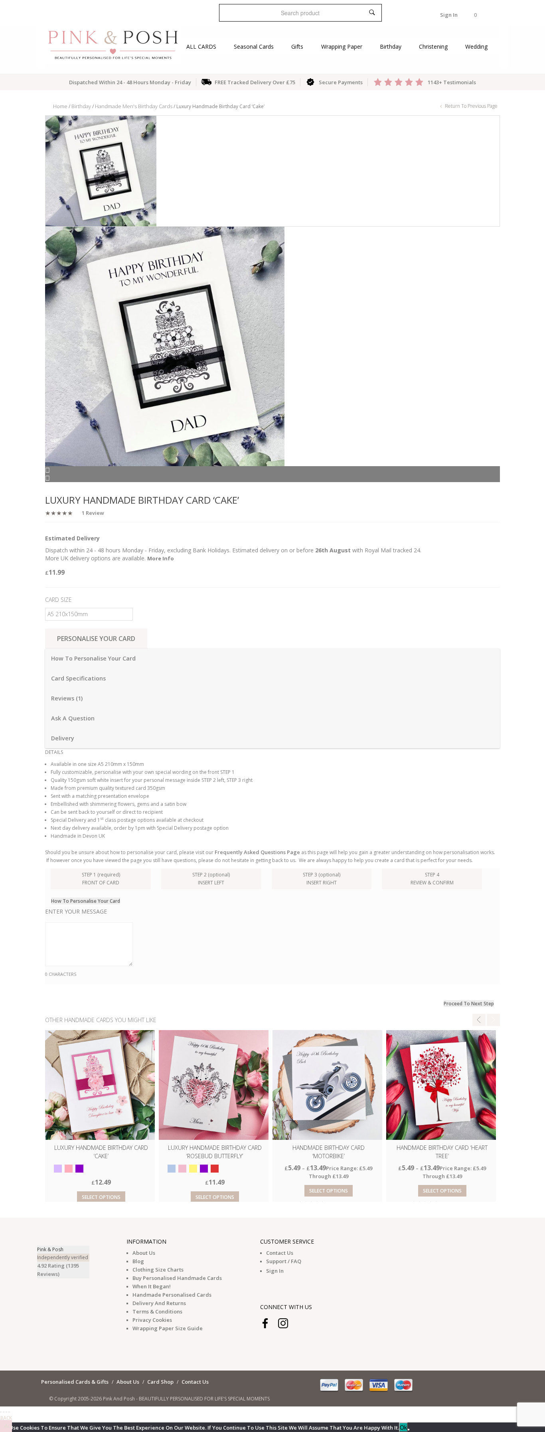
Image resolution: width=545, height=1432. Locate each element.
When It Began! (151, 1286)
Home (60, 106)
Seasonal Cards (254, 46)
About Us (143, 1252)
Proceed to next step (469, 1003)
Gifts (297, 46)
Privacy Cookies (152, 1319)
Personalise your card (96, 638)
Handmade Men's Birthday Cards (133, 106)
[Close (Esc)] (1, 1412)
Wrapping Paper (341, 46)
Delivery (62, 738)
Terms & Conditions (157, 1311)
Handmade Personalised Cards (171, 1294)
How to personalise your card (93, 658)
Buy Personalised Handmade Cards (177, 1278)
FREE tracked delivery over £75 (255, 82)
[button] (475, 15)
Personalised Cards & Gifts (75, 1381)
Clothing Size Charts (158, 1269)
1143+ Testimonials (452, 82)
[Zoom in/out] (9, 1412)
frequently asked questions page (257, 852)
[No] (408, 1429)
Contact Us (279, 1252)
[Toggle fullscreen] (6, 1412)
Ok (403, 1427)
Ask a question (73, 718)
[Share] (3, 1412)
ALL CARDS (201, 46)
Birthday (390, 46)
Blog (138, 1261)
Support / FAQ (283, 1261)
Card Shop (160, 1381)
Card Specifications (78, 678)
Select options (101, 1197)
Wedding (476, 46)
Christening (433, 46)
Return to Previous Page (471, 106)
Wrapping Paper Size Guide (167, 1328)
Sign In (449, 14)
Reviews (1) (67, 698)
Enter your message (76, 911)
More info (160, 558)
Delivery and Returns (159, 1303)
